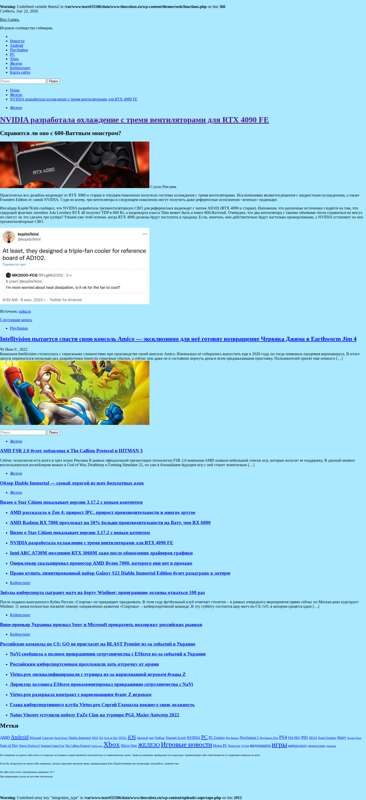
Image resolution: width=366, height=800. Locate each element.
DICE (95, 738)
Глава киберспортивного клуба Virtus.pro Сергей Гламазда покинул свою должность (102, 704)
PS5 (304, 737)
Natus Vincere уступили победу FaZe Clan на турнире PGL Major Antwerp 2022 (94, 714)
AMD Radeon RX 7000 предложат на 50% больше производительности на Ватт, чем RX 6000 (110, 522)
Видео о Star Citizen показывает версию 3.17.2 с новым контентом (71, 502)
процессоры (316, 746)
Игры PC (220, 746)
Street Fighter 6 (29, 746)
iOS (132, 737)
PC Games (217, 738)
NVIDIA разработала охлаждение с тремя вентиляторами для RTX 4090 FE (134, 119)
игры (279, 744)
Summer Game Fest (52, 746)
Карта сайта (20, 72)
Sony (341, 737)
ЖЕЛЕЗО (149, 745)
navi (151, 738)
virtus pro (96, 746)
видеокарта (260, 745)
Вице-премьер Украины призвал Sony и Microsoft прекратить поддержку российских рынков (101, 624)
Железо (16, 63)
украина (331, 746)
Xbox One (129, 746)
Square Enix (354, 738)
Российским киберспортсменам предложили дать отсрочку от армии (84, 664)
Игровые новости (186, 744)
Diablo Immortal (80, 738)
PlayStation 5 (249, 738)
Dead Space (61, 738)
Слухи (245, 746)
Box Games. (10, 19)
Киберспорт (20, 68)
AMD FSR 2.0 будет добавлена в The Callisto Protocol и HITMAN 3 (71, 450)
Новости (17, 41)
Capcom (47, 738)
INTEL (123, 738)
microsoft (142, 738)
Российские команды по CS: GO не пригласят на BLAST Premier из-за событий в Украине (97, 644)
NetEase (160, 738)
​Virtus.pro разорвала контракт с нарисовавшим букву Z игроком (80, 694)
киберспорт (297, 746)
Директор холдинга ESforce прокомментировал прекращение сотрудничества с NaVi (101, 684)
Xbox (14, 59)
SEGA (313, 738)
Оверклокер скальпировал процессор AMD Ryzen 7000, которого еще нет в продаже (101, 563)
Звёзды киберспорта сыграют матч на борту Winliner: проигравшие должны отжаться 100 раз (102, 592)
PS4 (283, 737)
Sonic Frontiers (327, 738)
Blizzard (35, 738)
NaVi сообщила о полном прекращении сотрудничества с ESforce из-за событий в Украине (108, 653)
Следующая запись (16, 320)
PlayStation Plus (269, 738)
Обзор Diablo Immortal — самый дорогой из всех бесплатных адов (72, 483)
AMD (5, 737)
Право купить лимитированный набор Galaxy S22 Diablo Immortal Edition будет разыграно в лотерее (120, 573)
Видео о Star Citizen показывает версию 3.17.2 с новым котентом (80, 532)
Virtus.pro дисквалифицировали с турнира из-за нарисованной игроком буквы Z (98, 674)
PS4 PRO (294, 738)
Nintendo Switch (176, 738)
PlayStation (19, 50)
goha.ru (25, 311)
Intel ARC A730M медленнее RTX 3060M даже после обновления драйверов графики (101, 552)
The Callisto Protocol (77, 746)
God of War (111, 738)
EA (101, 738)
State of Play (9, 746)
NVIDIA (193, 738)
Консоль (234, 746)
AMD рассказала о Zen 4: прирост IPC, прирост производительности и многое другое (102, 512)
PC (12, 54)
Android (16, 45)
